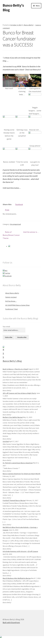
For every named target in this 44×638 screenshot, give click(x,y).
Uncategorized (15, 224)
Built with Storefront (11, 622)
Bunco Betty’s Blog (12, 360)
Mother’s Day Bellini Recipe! (13, 417)
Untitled (6, 441)
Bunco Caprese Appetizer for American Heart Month (21, 474)
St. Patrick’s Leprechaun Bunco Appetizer (18, 463)
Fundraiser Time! (11, 309)
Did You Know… (11, 301)
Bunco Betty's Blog (13, 7)
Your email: (6, 326)
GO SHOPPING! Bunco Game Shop (17, 305)
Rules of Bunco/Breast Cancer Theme (11, 235)
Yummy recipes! (11, 297)
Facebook (19, 204)
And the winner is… (31, 232)
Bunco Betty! (28, 25)
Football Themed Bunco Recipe (14, 500)
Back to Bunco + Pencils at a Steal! (15, 369)
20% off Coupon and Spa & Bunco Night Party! (19, 393)
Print (7, 210)
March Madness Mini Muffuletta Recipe (17, 578)
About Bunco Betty (12, 293)
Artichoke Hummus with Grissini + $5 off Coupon (20, 551)
